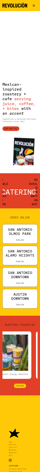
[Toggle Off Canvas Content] (33, 5)
